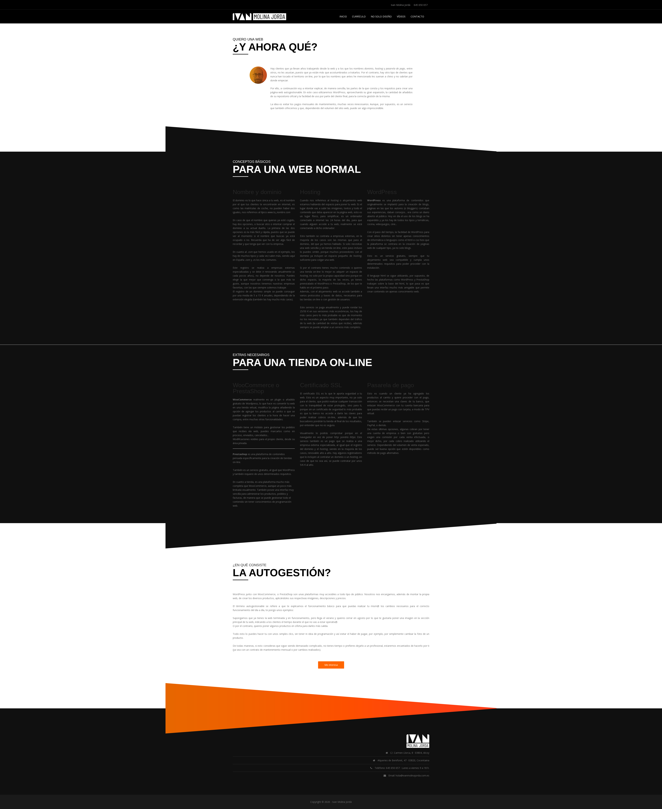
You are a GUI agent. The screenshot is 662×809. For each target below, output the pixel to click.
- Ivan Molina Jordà (341, 801)
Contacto (417, 16)
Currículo (359, 16)
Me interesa (331, 664)
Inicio (343, 16)
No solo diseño (381, 16)
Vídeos (401, 16)
